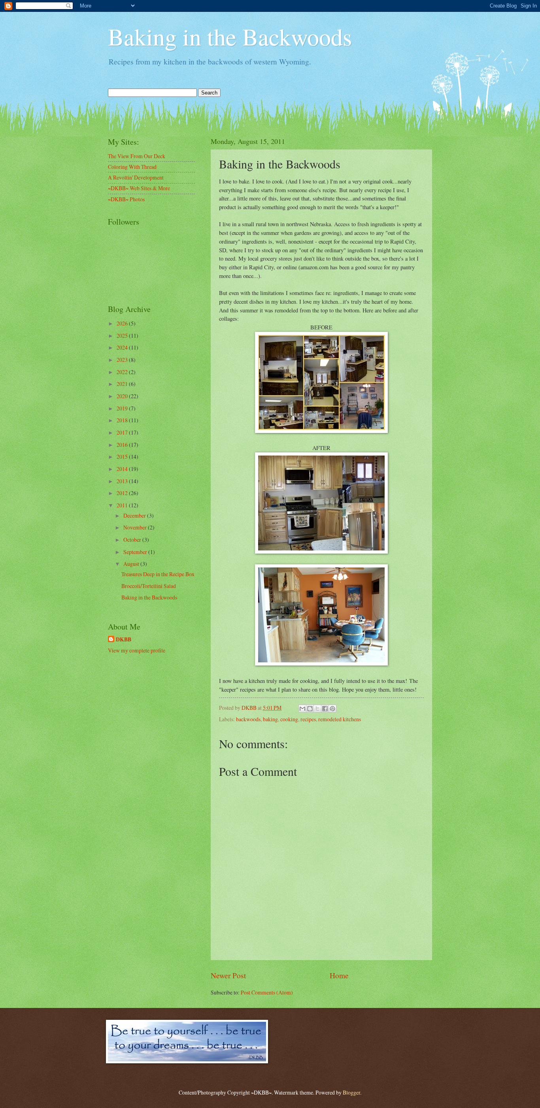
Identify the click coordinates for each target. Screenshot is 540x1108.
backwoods (248, 719)
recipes (308, 719)
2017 (123, 432)
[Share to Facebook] (325, 709)
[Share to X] (317, 709)
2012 (123, 493)
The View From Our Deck (136, 156)
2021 (123, 384)
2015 (123, 456)
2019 (123, 408)
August (131, 563)
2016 (123, 444)
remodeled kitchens (339, 719)
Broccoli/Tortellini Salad (148, 586)
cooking (289, 719)
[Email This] (302, 709)
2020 (123, 396)
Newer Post (228, 975)
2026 (123, 323)
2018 (123, 420)
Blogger (351, 1092)
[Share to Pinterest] (332, 709)
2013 (123, 481)
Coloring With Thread (132, 166)
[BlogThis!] (310, 709)
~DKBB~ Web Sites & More (139, 188)
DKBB (123, 639)
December (135, 515)
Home (339, 975)
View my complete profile (136, 650)
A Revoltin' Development (136, 177)
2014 (123, 469)
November (135, 527)
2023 (123, 359)
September (135, 552)
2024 (123, 347)
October (132, 539)
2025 (123, 335)
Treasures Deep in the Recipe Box (157, 574)
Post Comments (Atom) (267, 992)
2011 (123, 505)
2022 (123, 372)
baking (270, 719)
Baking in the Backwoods (230, 36)
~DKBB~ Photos (126, 199)
